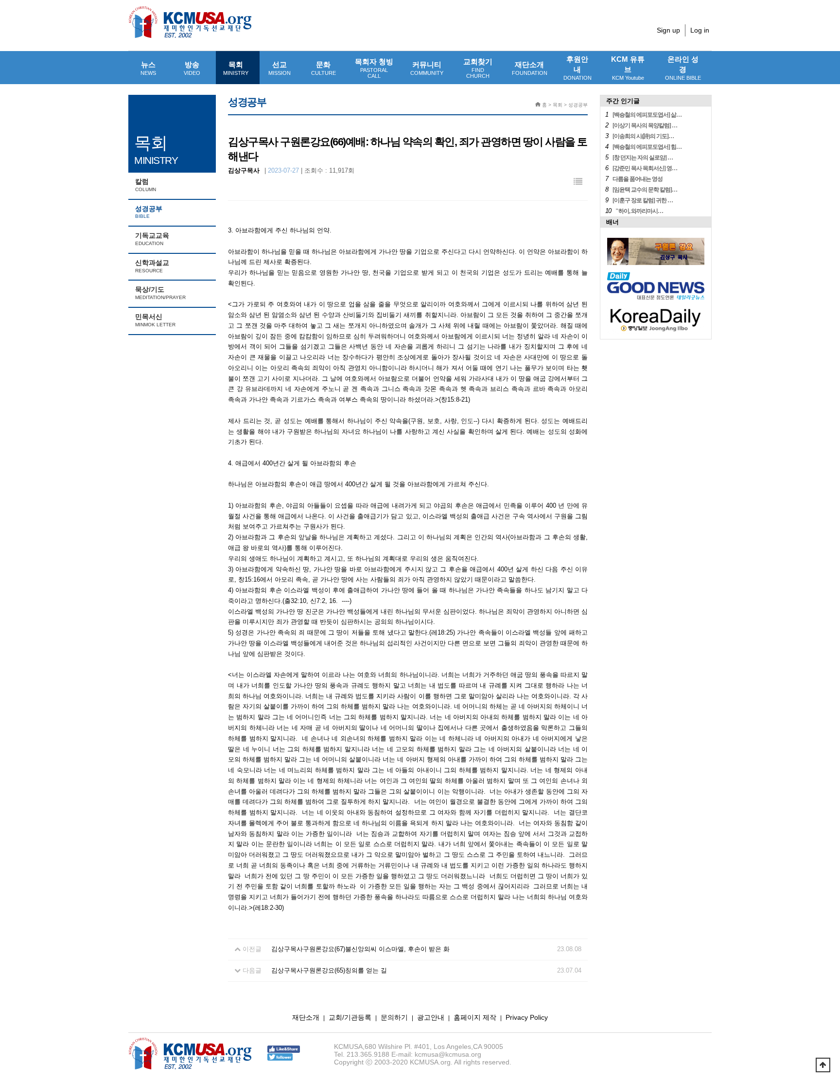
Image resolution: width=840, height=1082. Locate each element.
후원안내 (577, 68)
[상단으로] (823, 1065)
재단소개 (529, 68)
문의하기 (394, 1017)
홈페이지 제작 (475, 1017)
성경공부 (148, 212)
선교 (279, 68)
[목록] (578, 182)
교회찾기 (477, 68)
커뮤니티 (426, 68)
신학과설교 (152, 266)
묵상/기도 (160, 292)
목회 (235, 68)
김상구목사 (244, 170)
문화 (323, 68)
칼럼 (145, 184)
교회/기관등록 (350, 1017)
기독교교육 (152, 238)
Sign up (668, 30)
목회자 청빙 (374, 68)
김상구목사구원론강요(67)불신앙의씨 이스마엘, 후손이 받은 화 (360, 949)
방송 (192, 68)
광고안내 (430, 1017)
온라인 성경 (683, 68)
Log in (699, 30)
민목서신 (155, 320)
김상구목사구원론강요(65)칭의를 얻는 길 (329, 970)
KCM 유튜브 (628, 68)
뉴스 (148, 68)
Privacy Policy (527, 1017)
